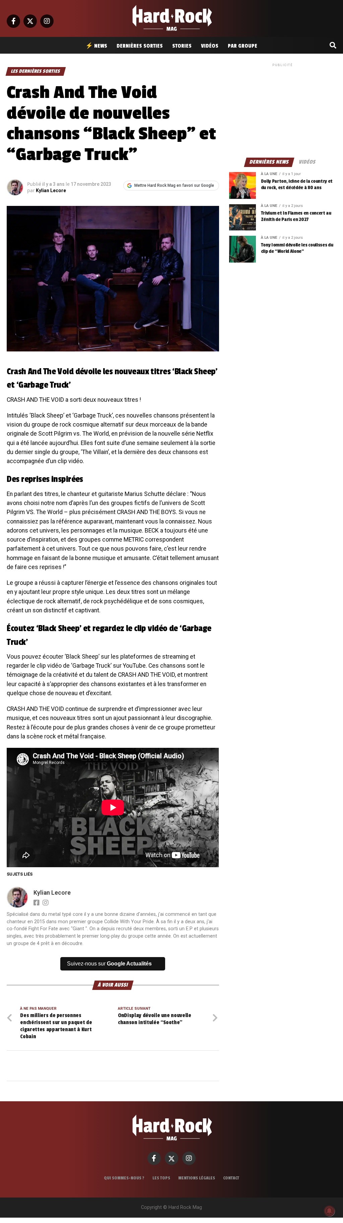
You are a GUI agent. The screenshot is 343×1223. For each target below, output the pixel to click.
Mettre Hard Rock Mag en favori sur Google (174, 185)
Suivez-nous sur (109, 963)
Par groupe (242, 46)
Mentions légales (196, 1178)
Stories (182, 46)
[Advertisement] (282, 110)
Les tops (161, 1178)
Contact (231, 1178)
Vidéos (209, 46)
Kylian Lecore (51, 190)
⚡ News (96, 46)
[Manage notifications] (329, 1211)
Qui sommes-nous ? (124, 1178)
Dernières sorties (140, 46)
